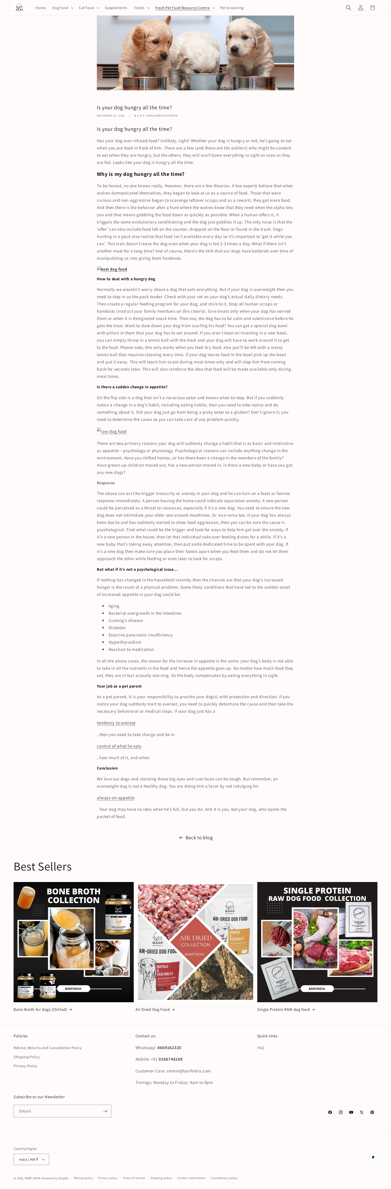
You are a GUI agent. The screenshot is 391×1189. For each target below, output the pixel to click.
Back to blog (199, 837)
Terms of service (134, 1178)
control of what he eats (119, 746)
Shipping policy (161, 1178)
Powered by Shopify (55, 1178)
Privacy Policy (26, 1065)
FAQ (260, 1047)
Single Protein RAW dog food (283, 1009)
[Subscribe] (105, 1111)
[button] (62, 7)
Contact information (191, 1178)
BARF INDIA (33, 1178)
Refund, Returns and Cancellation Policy (48, 1047)
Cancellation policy (224, 1178)
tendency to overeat (116, 723)
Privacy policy (108, 1178)
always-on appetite (115, 798)
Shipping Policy (27, 1056)
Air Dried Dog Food (153, 1009)
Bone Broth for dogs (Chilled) (40, 1009)
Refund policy (83, 1178)
